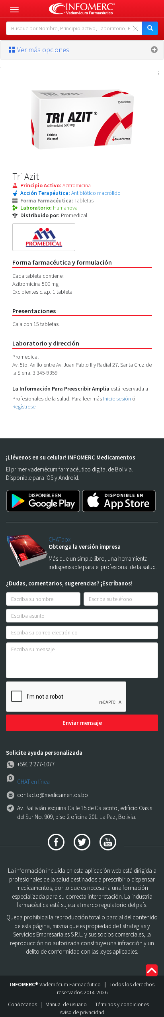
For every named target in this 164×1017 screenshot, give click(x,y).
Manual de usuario (66, 1004)
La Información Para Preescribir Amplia (60, 388)
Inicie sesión (117, 398)
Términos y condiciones (122, 1004)
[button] (82, 50)
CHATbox (59, 539)
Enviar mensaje (82, 722)
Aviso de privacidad (82, 1012)
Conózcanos (22, 1004)
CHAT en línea (33, 781)
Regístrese (23, 406)
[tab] (82, 50)
